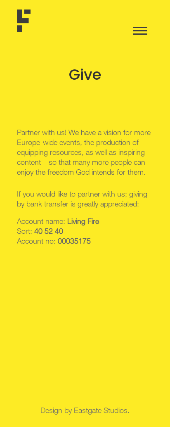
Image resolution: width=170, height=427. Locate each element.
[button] (17, 26)
